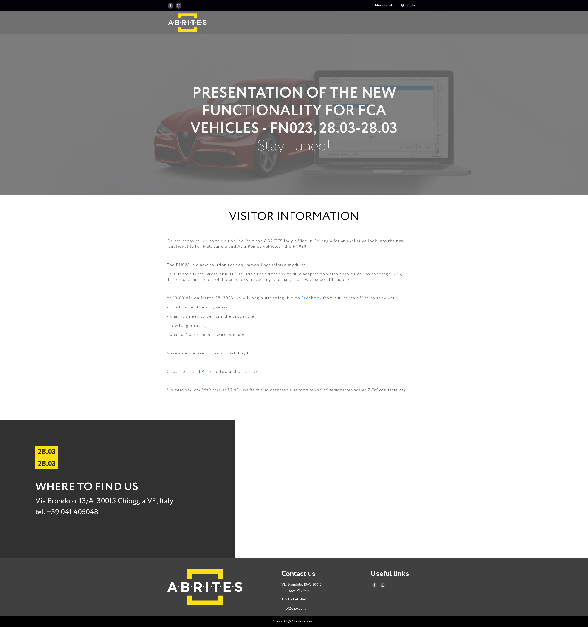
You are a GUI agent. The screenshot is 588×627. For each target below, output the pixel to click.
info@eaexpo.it (293, 608)
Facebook (311, 298)
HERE (201, 372)
